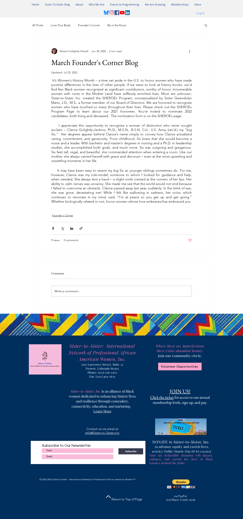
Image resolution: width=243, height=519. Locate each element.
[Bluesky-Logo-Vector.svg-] (106, 12)
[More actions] (189, 51)
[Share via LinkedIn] (71, 228)
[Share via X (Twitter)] (62, 228)
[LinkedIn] (127, 12)
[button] (124, 4)
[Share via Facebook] (53, 228)
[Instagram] (111, 12)
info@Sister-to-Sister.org (102, 433)
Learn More (102, 411)
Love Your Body (60, 25)
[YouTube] (122, 12)
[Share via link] (81, 228)
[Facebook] (116, 12)
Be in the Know (116, 25)
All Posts (37, 25)
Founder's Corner (89, 25)
